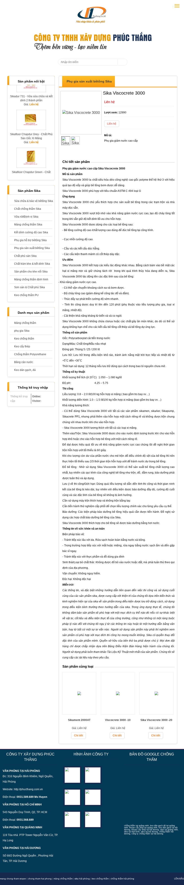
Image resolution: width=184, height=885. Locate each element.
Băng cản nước (23, 362)
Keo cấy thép (22, 346)
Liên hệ (111, 123)
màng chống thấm (63, 878)
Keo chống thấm (24, 338)
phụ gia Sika (21, 330)
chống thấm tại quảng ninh (136, 825)
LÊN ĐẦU (179, 878)
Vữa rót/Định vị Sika (26, 216)
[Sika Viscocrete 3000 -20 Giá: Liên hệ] (156, 713)
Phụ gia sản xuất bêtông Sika (32, 248)
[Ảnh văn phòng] (72, 775)
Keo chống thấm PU (26, 295)
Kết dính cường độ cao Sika (31, 232)
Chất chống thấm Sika (27, 208)
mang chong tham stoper (13, 878)
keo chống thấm (100, 878)
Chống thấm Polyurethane (30, 354)
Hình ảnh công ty (91, 754)
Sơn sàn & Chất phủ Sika (29, 287)
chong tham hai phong (40, 878)
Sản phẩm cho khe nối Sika (31, 271)
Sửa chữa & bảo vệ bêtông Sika (33, 201)
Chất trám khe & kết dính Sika (32, 263)
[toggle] (177, 5)
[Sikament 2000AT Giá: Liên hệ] (79, 713)
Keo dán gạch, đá (25, 370)
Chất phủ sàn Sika (25, 255)
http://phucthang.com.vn (28, 789)
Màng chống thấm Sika (28, 224)
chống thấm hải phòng (122, 878)
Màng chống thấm (25, 323)
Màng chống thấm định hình (31, 279)
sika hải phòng (82, 878)
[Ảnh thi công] (93, 797)
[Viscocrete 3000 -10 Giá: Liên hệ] (118, 713)
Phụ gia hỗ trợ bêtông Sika (30, 240)
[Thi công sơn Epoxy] (72, 819)
